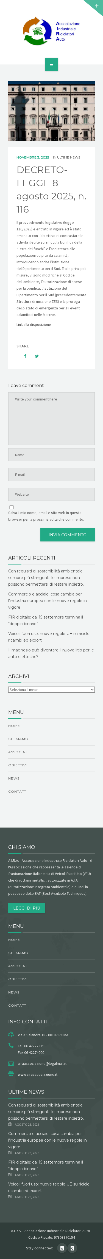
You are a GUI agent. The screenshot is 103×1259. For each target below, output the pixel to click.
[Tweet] (34, 356)
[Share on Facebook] (22, 356)
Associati (18, 752)
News (14, 778)
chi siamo (18, 739)
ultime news (68, 157)
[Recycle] (51, 31)
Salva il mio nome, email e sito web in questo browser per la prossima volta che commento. (46, 516)
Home (14, 726)
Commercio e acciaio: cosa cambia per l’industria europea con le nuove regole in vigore (47, 601)
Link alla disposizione (34, 324)
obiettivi (17, 765)
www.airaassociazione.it (37, 1074)
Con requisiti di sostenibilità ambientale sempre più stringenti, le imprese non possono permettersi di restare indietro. (46, 578)
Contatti (17, 791)
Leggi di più (26, 908)
